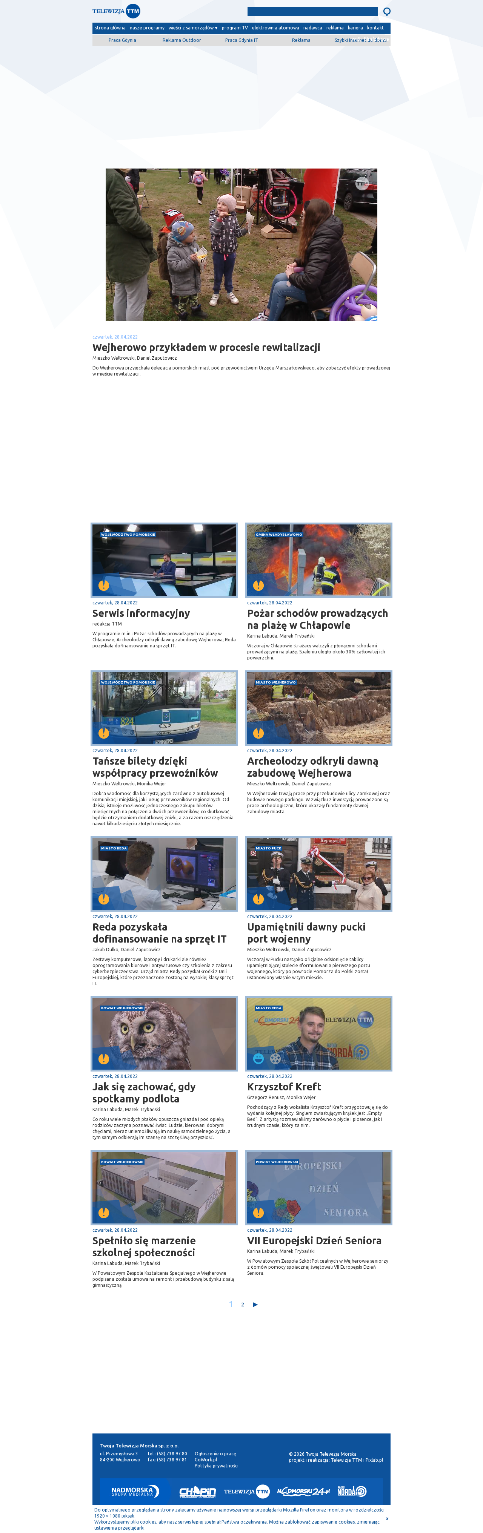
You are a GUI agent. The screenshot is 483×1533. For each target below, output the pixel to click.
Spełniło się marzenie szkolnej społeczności (144, 1246)
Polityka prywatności (216, 1465)
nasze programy (147, 27)
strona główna (110, 27)
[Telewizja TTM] (247, 1491)
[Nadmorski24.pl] (303, 1491)
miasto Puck (268, 848)
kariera (355, 27)
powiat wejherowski (122, 1008)
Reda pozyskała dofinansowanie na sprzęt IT (159, 932)
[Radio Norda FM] (352, 1491)
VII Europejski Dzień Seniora (314, 1240)
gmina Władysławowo (279, 534)
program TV (235, 27)
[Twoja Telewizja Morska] (170, 13)
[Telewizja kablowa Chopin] (197, 1491)
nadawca (312, 27)
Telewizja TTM (346, 1460)
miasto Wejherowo (276, 682)
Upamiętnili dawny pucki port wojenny (306, 932)
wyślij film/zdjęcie (370, 39)
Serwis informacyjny (141, 613)
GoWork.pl (206, 1459)
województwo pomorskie (128, 534)
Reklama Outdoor (182, 40)
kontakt (375, 27)
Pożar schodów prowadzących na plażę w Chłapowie (317, 619)
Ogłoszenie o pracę (215, 1453)
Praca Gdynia (122, 40)
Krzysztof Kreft (284, 1086)
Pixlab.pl (374, 1460)
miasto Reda (114, 848)
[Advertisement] (241, 104)
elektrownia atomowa (275, 27)
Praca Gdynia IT (241, 40)
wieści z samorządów (191, 27)
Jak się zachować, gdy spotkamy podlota (144, 1092)
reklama (335, 27)
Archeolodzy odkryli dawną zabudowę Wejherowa (312, 767)
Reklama (301, 40)
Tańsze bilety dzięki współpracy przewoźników (155, 767)
